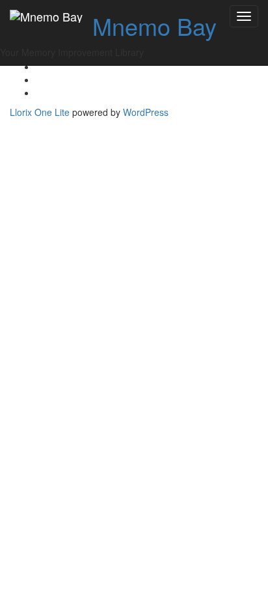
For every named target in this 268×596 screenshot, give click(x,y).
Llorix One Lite (41, 112)
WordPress (145, 112)
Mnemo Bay (154, 25)
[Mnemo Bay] (46, 16)
